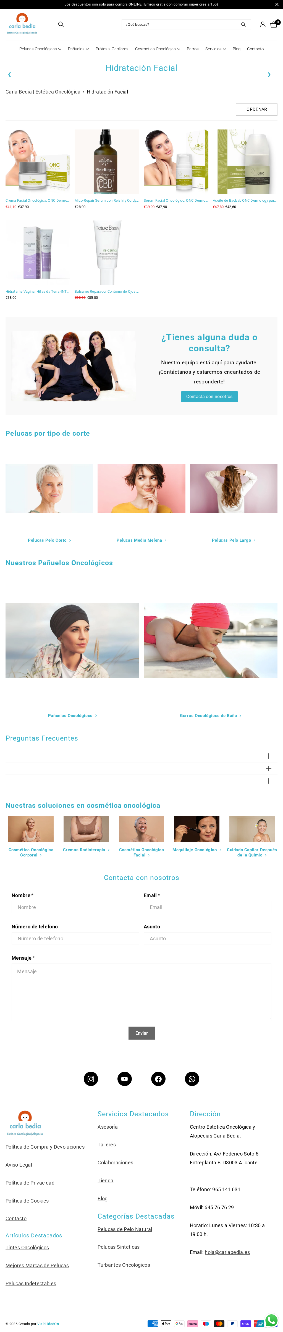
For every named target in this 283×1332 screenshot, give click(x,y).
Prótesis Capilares (112, 48)
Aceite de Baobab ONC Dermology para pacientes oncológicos (245, 200)
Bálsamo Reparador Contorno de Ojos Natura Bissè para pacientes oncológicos (107, 291)
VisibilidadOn (48, 1324)
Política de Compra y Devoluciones (45, 1147)
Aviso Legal (19, 1165)
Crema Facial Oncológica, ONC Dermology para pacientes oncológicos (38, 200)
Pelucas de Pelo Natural (125, 1229)
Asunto (152, 926)
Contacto (255, 48)
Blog (236, 48)
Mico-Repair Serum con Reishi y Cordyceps (107, 200)
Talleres (107, 1144)
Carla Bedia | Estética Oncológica (43, 92)
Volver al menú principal (40, 55)
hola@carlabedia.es (227, 1252)
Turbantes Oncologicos (124, 1265)
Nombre (23, 895)
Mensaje (23, 958)
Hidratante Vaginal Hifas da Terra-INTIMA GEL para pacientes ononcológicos (38, 291)
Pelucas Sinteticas (119, 1247)
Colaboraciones (115, 1162)
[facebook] (158, 1079)
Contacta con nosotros (209, 396)
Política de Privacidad (30, 1183)
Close (277, 4)
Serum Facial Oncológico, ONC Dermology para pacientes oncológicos (176, 200)
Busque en (243, 24)
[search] (61, 24)
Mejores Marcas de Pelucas (37, 1265)
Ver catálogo (51, 24)
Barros (193, 48)
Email (152, 895)
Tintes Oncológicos (27, 1247)
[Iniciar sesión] (263, 24)
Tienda (105, 1180)
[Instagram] (91, 1079)
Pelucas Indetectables (31, 1283)
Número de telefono (35, 926)
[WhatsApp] (192, 1079)
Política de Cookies (27, 1201)
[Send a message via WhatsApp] (271, 1320)
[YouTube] (124, 1079)
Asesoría (108, 1127)
